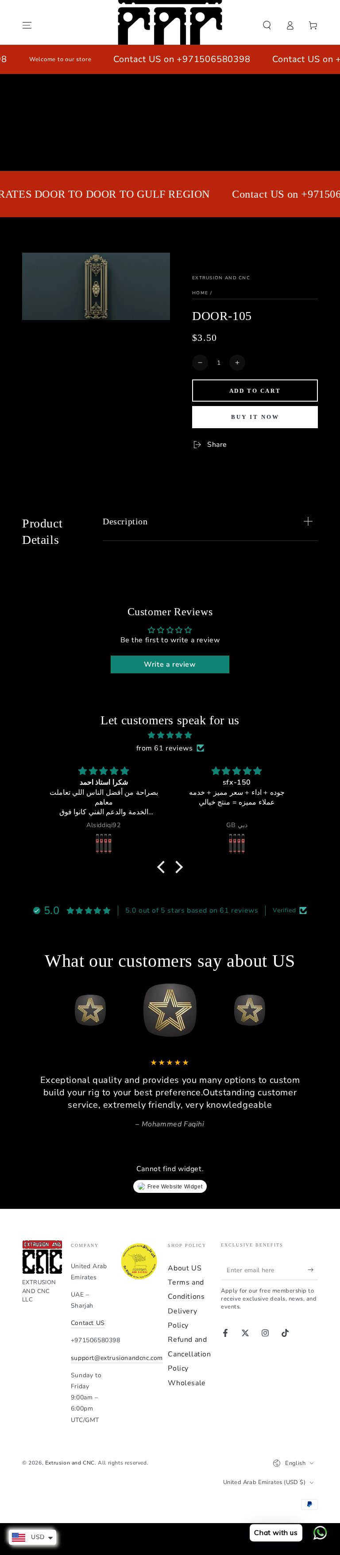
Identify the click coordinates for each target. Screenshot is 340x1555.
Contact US (88, 1323)
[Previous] (31, 1010)
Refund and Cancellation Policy (189, 1354)
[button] (266, 25)
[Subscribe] (313, 1270)
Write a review (170, 664)
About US (184, 1268)
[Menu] (27, 25)
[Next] (309, 1010)
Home (200, 293)
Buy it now (255, 417)
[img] (170, 735)
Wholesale (186, 1383)
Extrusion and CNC (221, 278)
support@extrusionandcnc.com (117, 1358)
